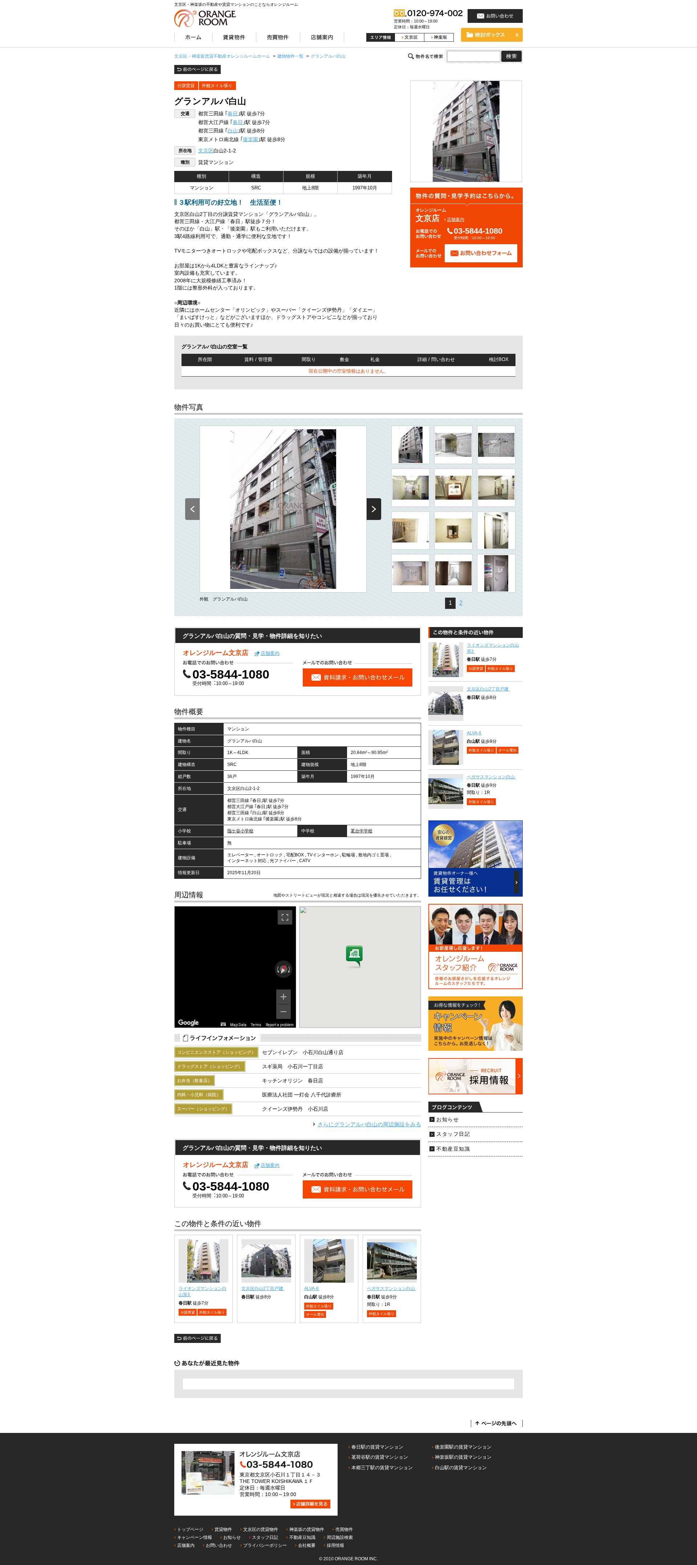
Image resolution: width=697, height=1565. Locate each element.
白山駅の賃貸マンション (461, 1467)
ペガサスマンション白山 (391, 1288)
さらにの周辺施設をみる (369, 1124)
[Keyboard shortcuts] (223, 1024)
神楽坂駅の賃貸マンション (463, 1457)
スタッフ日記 (453, 1134)
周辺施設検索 (340, 1537)
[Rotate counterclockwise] (277, 969)
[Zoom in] (283, 997)
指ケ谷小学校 (240, 830)
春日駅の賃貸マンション (377, 1447)
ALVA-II (311, 1288)
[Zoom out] (283, 1011)
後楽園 (250, 139)
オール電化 (315, 1314)
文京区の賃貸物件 (260, 1529)
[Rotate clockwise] (289, 969)
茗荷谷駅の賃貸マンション (379, 1457)
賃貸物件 (223, 1529)
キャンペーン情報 (194, 1537)
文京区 (205, 150)
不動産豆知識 (453, 1149)
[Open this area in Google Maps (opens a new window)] (188, 1023)
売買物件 (344, 1529)
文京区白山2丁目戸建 (262, 1288)
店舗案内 (455, 219)
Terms (256, 1025)
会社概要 (306, 1545)
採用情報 (335, 1545)
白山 (233, 131)
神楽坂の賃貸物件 (306, 1529)
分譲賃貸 (186, 85)
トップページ (190, 1529)
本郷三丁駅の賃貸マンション (382, 1467)
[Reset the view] (283, 969)
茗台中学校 (361, 830)
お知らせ (447, 1119)
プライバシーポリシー (265, 1545)
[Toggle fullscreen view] (285, 917)
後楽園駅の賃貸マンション (463, 1447)
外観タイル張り (217, 85)
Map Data (238, 1025)
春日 (233, 113)
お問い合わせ (219, 1545)
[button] (354, 957)
